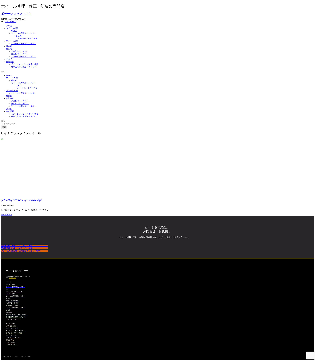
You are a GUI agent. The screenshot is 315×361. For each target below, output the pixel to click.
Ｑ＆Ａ (19, 36)
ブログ (9, 59)
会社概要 (10, 62)
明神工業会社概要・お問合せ (23, 67)
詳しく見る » (6, 215)
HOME (9, 26)
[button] (157, 71)
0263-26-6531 (10, 22)
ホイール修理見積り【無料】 (23, 33)
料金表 (14, 31)
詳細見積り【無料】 (20, 51)
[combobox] (15, 123)
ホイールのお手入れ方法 (26, 38)
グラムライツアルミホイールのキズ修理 (22, 200)
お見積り (10, 49)
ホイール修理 (12, 28)
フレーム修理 (12, 41)
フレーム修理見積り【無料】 (23, 44)
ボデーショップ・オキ (16, 13)
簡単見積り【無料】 (20, 54)
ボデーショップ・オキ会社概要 (24, 64)
